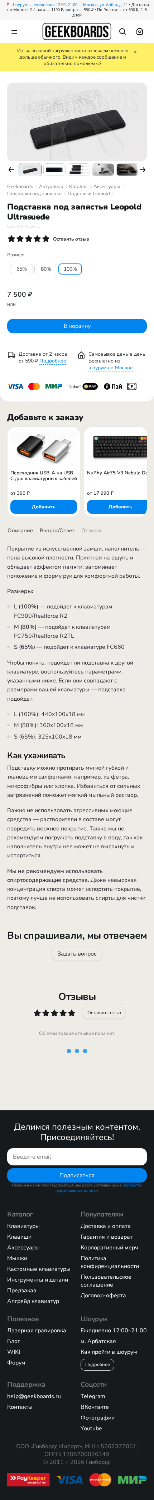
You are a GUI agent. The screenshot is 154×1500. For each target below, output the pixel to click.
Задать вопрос (77, 954)
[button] (11, 170)
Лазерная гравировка (36, 1330)
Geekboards (20, 186)
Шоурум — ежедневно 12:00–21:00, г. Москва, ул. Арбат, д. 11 (69, 4)
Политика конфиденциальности (110, 1262)
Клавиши (19, 1237)
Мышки (17, 1258)
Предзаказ (21, 1290)
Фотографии (98, 1418)
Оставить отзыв (104, 1013)
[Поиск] (122, 31)
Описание (20, 530)
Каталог (78, 186)
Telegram (93, 1396)
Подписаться (77, 1175)
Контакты (20, 1407)
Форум (16, 1363)
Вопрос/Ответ (57, 530)
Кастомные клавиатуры (39, 1269)
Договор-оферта (103, 1295)
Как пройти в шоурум (109, 1352)
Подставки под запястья (34, 194)
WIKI (13, 1352)
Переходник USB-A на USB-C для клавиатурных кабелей (43, 476)
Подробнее (52, 360)
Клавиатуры (23, 1226)
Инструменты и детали (37, 1280)
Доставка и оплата (106, 1226)
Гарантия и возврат (107, 1237)
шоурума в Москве (110, 367)
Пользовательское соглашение (106, 1281)
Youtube (91, 1428)
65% (21, 269)
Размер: (15, 255)
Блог (13, 1341)
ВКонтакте (95, 1407)
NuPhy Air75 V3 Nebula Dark (119, 473)
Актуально (51, 186)
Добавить (44, 506)
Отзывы (91, 530)
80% (46, 269)
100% (70, 269)
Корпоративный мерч (109, 1248)
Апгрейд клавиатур (33, 1301)
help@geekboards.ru (34, 1396)
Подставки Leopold (89, 194)
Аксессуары (106, 186)
